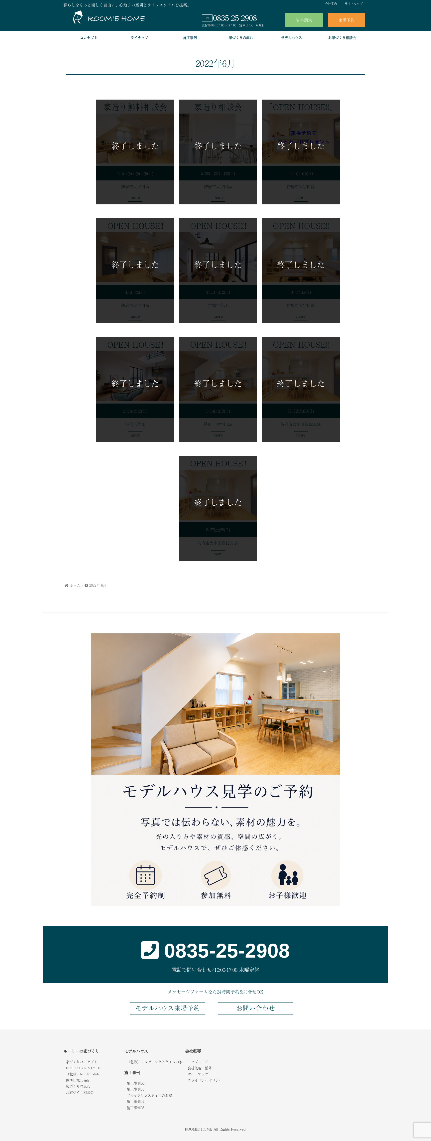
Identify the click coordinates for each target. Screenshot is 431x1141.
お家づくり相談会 (342, 37)
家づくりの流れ (241, 37)
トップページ (198, 1061)
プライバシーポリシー (205, 1080)
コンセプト (89, 37)
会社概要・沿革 (200, 1067)
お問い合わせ (255, 1008)
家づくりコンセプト (81, 1061)
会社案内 (331, 3)
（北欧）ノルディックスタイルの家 (155, 1061)
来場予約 (346, 20)
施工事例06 (135, 1083)
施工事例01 (135, 1101)
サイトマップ (354, 3)
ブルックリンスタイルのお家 (149, 1095)
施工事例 (190, 37)
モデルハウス (291, 37)
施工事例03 (135, 1107)
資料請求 (304, 20)
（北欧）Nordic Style (83, 1073)
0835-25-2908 (235, 17)
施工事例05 (135, 1089)
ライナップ (139, 37)
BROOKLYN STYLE (83, 1067)
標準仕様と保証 (78, 1080)
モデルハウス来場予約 (167, 1008)
